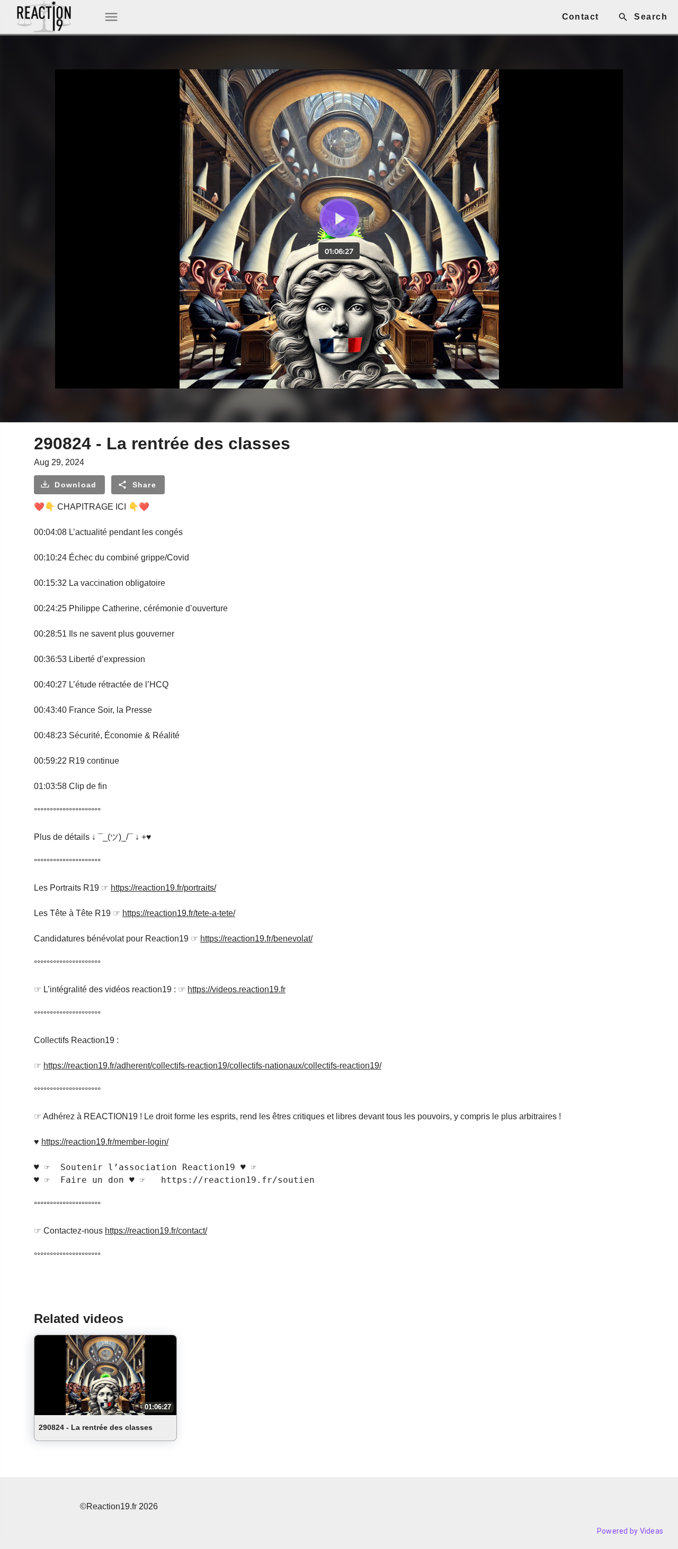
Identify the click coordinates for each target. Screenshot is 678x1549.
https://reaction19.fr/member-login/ (104, 1141)
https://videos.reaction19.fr (237, 989)
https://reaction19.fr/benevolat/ (256, 938)
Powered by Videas (630, 1531)
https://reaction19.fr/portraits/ (163, 887)
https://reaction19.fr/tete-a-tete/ (178, 913)
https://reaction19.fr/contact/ (156, 1230)
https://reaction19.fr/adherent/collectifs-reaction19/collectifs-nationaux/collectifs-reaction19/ (212, 1065)
